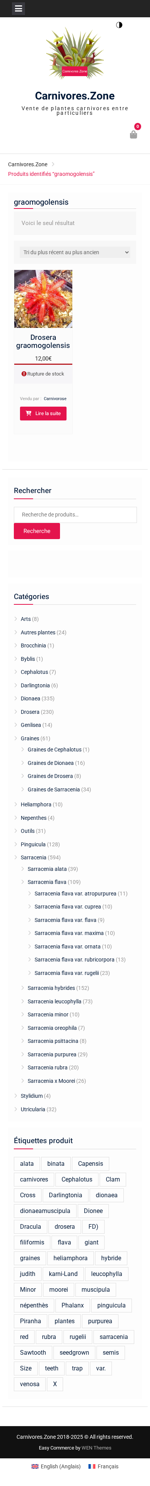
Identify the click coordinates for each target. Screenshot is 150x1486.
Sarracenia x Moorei (51, 1081)
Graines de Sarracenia (54, 789)
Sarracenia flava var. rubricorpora (75, 959)
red (24, 1336)
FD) (93, 1226)
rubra (49, 1336)
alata (27, 1163)
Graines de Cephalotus (55, 749)
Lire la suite (48, 413)
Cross (27, 1195)
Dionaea (30, 698)
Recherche (36, 531)
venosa (30, 1384)
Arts (26, 619)
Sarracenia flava (47, 882)
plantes (65, 1321)
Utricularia (33, 1109)
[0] (134, 136)
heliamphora (70, 1258)
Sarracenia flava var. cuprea (68, 907)
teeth (51, 1368)
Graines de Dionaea (51, 763)
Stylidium (32, 1096)
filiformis (32, 1242)
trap (77, 1368)
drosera (65, 1226)
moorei (58, 1289)
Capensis (90, 1163)
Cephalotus (34, 672)
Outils (28, 831)
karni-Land (63, 1273)
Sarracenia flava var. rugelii (67, 973)
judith (27, 1273)
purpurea (100, 1321)
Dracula (30, 1226)
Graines (30, 738)
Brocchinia (33, 645)
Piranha (30, 1321)
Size (26, 1368)
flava (64, 1242)
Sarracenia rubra (48, 1067)
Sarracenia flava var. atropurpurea (76, 893)
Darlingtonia (35, 685)
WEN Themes (97, 1448)
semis (111, 1352)
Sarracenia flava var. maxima (69, 933)
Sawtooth (33, 1352)
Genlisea (31, 725)
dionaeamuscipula (45, 1211)
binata (56, 1163)
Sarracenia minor (48, 1014)
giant (91, 1242)
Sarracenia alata (47, 869)
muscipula (96, 1289)
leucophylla (106, 1273)
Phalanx (73, 1305)
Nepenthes (34, 818)
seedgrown (74, 1352)
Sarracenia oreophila (52, 1028)
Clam (113, 1179)
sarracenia (114, 1336)
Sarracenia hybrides (51, 988)
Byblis (28, 659)
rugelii (78, 1336)
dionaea (107, 1195)
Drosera (30, 712)
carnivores (34, 1179)
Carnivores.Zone (75, 96)
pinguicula (111, 1305)
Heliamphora (36, 804)
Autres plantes (38, 632)
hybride (111, 1258)
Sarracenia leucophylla (55, 1001)
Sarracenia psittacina (53, 1041)
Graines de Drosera (50, 776)
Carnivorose (55, 398)
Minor (28, 1289)
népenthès (34, 1305)
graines (30, 1258)
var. (101, 1368)
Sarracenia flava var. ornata (68, 946)
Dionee (93, 1211)
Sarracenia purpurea (52, 1054)
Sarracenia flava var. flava (66, 920)
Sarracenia (34, 857)
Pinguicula (33, 844)
